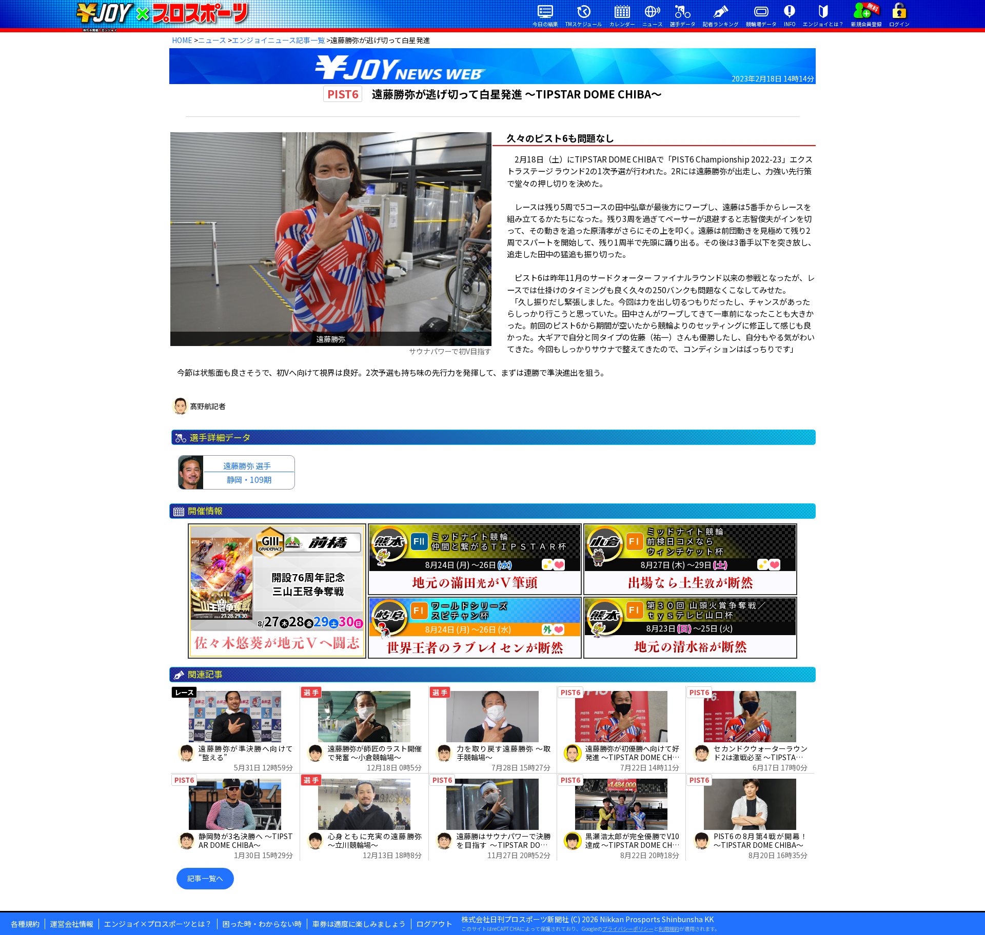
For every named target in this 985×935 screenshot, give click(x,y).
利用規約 (669, 928)
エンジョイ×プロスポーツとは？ (158, 924)
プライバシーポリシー (628, 928)
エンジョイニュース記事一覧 (278, 40)
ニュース (212, 40)
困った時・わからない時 (262, 924)
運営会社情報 (71, 924)
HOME (182, 40)
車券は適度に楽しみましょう (359, 924)
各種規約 (25, 924)
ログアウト (434, 924)
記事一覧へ (205, 878)
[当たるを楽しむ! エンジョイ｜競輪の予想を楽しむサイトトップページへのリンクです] (162, 13)
